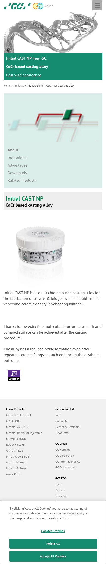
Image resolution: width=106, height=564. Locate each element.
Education (14, 378)
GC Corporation (64, 455)
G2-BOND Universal (18, 415)
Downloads (17, 172)
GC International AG (67, 461)
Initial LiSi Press (16, 468)
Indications (17, 157)
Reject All (53, 544)
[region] (53, 532)
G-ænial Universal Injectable (24, 433)
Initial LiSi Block (16, 462)
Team (58, 484)
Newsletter (62, 433)
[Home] (17, 5)
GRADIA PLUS (14, 450)
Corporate (61, 421)
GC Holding (62, 449)
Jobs (57, 415)
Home (7, 85)
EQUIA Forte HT (16, 444)
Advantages (17, 165)
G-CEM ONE (13, 421)
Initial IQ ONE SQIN (18, 456)
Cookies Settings (53, 531)
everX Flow (13, 474)
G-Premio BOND (16, 439)
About (13, 149)
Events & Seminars (67, 427)
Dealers (60, 490)
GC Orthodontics (65, 467)
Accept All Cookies (53, 556)
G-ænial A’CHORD (17, 427)
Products (19, 85)
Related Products (22, 180)
